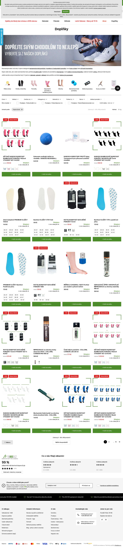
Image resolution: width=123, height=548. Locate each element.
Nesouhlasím (57, 11)
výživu (95, 72)
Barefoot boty (55, 528)
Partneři (28, 522)
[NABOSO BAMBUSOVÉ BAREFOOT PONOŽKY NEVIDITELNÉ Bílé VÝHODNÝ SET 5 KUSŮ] (96, 169)
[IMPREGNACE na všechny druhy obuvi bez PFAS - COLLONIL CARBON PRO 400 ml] (35, 362)
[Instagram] (106, 519)
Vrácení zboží (5, 525)
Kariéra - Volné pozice (57, 522)
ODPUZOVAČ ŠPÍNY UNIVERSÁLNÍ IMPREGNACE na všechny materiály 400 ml (106, 286)
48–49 (52, 235)
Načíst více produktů (61, 442)
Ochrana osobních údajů (9, 533)
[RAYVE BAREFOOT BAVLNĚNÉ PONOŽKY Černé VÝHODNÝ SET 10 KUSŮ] (13, 362)
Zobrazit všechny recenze (12, 472)
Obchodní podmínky (7, 519)
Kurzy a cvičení (55, 531)
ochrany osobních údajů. (100, 8)
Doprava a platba (7, 516)
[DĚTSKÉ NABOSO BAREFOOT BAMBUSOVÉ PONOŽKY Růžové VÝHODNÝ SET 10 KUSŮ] (17, 169)
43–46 (77, 235)
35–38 (66, 235)
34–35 (5, 232)
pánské (38, 75)
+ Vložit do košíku (16, 174)
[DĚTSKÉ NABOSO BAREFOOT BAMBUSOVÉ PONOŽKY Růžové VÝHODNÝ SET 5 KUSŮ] (9, 169)
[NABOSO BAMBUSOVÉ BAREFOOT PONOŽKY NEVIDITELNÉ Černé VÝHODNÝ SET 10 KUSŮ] (108, 169)
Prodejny (53, 516)
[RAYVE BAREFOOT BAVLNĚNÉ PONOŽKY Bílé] (69, 230)
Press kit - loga (30, 519)
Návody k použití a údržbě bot (34, 513)
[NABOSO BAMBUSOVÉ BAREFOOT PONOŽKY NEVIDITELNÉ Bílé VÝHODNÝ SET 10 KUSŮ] (100, 169)
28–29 (11, 230)
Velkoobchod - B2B (7, 513)
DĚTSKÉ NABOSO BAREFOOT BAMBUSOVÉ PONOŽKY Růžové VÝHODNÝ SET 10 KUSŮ (105, 351)
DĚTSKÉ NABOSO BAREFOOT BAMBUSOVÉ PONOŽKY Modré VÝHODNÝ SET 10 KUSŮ (105, 415)
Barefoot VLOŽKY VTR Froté (43, 220)
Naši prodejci (54, 525)
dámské (32, 75)
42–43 (5, 235)
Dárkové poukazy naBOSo (33, 525)
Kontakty (53, 513)
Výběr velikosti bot (7, 522)
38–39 (16, 232)
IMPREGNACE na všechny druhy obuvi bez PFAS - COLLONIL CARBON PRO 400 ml (44, 351)
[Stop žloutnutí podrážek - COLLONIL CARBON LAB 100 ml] (39, 362)
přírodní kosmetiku (86, 68)
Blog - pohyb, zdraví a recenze (34, 528)
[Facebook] (102, 519)
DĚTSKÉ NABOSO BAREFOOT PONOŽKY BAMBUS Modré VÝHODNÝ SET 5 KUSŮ (74, 415)
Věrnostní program (7, 531)
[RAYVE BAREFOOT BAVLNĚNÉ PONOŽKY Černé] (65, 230)
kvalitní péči (38, 72)
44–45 (11, 235)
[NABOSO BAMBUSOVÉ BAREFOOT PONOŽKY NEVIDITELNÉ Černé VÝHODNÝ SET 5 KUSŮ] (104, 169)
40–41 (21, 232)
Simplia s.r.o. (118, 545)
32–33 (21, 230)
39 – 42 (72, 235)
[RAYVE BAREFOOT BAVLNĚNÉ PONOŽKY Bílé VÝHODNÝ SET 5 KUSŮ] (43, 295)
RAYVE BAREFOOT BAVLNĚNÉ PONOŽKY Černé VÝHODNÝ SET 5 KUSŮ (15, 351)
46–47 (16, 235)
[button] (117, 88)
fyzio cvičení (73, 68)
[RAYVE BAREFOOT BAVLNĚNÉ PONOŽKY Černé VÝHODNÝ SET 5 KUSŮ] (73, 230)
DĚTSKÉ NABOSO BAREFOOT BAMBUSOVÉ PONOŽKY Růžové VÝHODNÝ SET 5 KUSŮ (14, 158)
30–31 (16, 230)
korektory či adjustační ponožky (56, 68)
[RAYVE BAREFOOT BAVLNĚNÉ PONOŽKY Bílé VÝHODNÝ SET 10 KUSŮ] (9, 362)
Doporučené (16, 109)
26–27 (5, 230)
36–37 (10, 232)
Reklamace (5, 528)
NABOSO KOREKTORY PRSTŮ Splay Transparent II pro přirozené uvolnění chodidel (76, 158)
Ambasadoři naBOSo (32, 516)
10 (116, 442)
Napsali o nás (55, 533)
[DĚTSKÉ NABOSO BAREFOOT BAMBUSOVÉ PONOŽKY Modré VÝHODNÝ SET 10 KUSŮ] (13, 169)
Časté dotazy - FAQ (56, 519)
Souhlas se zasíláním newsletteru (109, 485)
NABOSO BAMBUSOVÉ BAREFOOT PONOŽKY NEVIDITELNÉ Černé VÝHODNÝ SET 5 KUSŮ (106, 158)
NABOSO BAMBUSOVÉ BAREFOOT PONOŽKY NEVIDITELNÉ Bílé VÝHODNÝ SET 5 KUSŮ (15, 415)
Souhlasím (65, 11)
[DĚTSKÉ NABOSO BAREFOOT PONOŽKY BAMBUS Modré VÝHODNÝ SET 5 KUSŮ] (5, 169)
